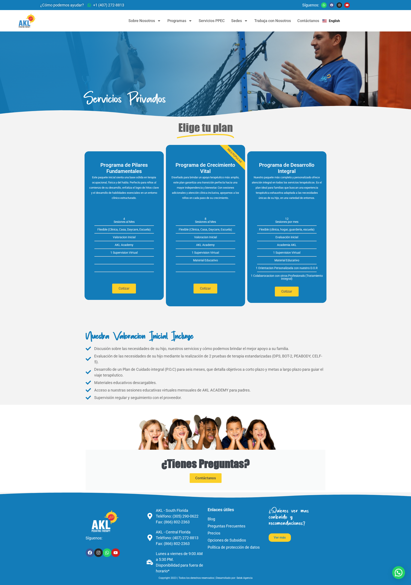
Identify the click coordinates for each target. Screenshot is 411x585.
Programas (176, 20)
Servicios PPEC (212, 20)
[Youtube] (347, 5)
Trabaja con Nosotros (272, 20)
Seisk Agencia (245, 577)
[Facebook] (331, 5)
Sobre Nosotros (141, 20)
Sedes (236, 20)
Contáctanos (308, 20)
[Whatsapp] (324, 5)
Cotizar (124, 288)
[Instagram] (339, 5)
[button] (398, 572)
